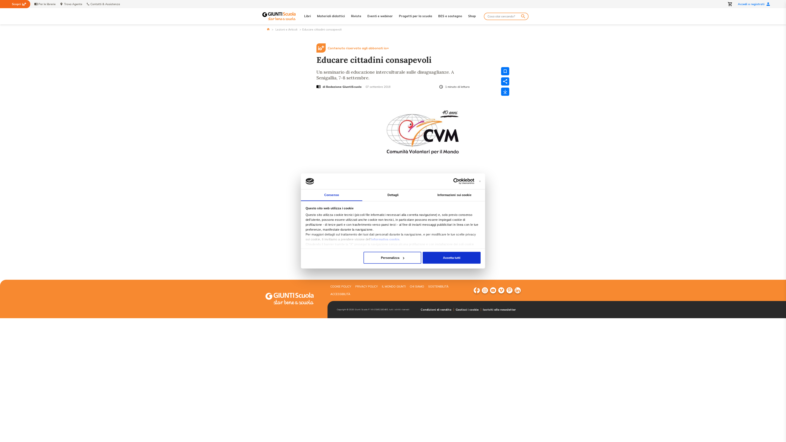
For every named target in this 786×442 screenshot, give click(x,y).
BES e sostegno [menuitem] (450, 16)
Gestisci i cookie (467, 309)
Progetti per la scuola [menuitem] (415, 16)
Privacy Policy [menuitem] (366, 286)
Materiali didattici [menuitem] (331, 16)
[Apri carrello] (730, 4)
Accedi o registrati (751, 4)
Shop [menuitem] (472, 16)
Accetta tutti (451, 257)
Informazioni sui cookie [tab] (454, 194)
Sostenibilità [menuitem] (438, 286)
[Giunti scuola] (293, 299)
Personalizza (390, 257)
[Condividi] (505, 81)
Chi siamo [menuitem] (417, 286)
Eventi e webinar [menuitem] (380, 16)
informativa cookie (385, 239)
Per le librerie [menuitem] (47, 4)
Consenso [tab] (331, 194)
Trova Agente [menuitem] (73, 4)
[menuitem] (477, 290)
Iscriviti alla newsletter (499, 309)
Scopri (16, 4)
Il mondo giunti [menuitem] (394, 286)
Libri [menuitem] (307, 16)
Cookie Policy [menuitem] (340, 286)
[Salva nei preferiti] (505, 71)
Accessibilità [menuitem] (340, 294)
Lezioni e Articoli (286, 29)
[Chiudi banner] (480, 181)
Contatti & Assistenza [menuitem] (105, 4)
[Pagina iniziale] (268, 29)
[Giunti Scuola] (279, 16)
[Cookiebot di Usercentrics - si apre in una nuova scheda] (456, 181)
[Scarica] (505, 92)
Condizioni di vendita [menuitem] (436, 309)
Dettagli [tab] (393, 194)
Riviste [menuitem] (356, 16)
